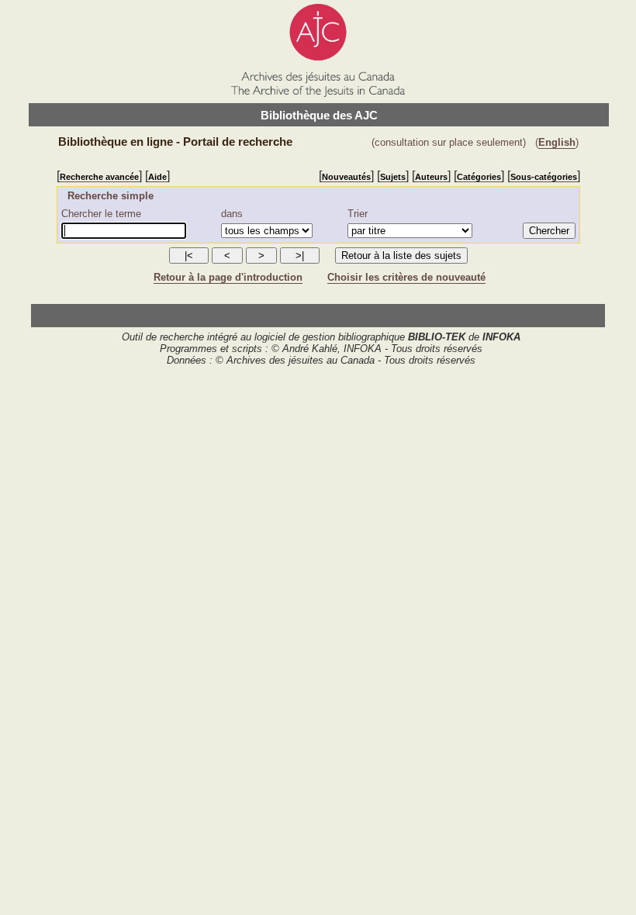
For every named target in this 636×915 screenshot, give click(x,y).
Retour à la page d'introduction (228, 277)
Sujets (393, 176)
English (557, 142)
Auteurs (431, 176)
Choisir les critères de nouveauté (406, 277)
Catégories (479, 176)
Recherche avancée (99, 176)
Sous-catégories (543, 176)
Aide (157, 176)
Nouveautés (346, 176)
